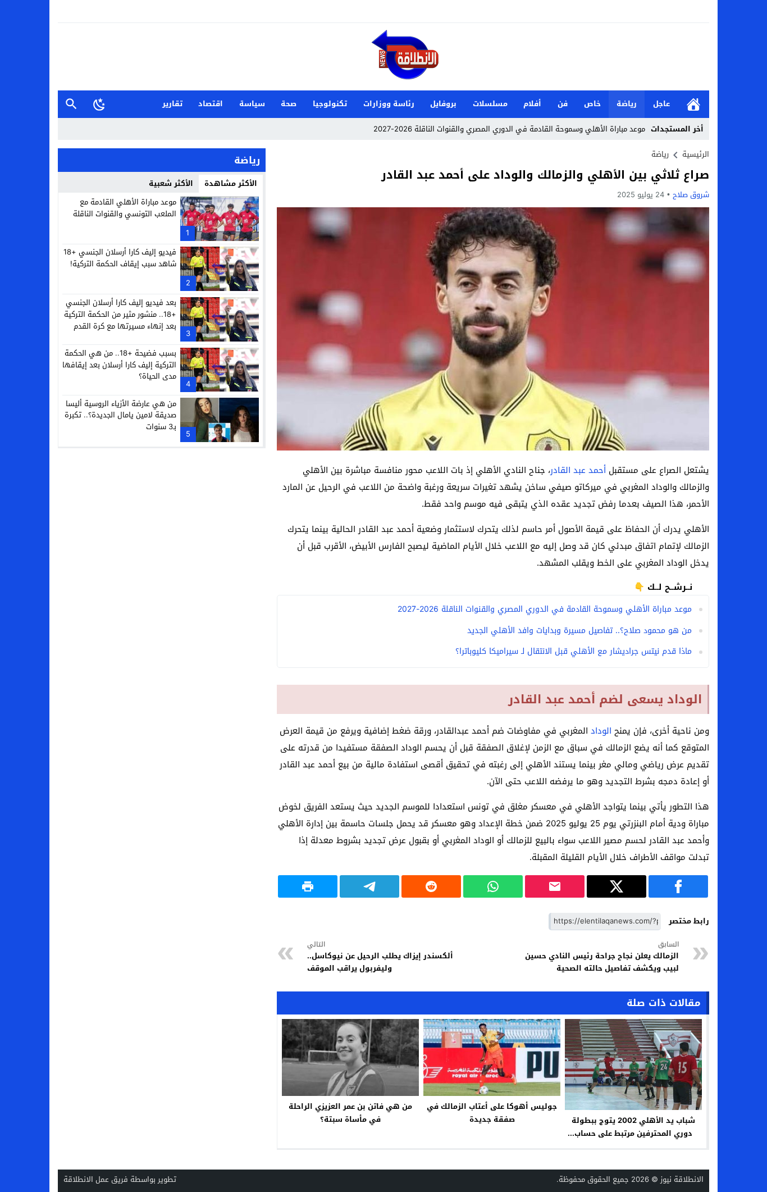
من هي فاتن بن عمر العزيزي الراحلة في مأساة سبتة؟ (350, 1112)
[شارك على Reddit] (431, 886)
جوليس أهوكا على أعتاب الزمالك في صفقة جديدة (492, 1112)
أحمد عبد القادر (578, 470)
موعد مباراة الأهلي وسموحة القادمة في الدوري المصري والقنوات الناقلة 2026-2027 (509, 129)
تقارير (172, 104)
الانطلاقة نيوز (682, 1179)
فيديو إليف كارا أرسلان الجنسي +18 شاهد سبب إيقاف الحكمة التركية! (119, 258)
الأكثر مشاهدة (230, 183)
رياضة (627, 104)
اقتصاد (210, 104)
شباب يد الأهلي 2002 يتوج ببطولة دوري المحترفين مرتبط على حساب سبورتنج (633, 1133)
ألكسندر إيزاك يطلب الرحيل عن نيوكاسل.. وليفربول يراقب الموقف (380, 957)
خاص (592, 104)
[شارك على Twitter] (616, 886)
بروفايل (443, 104)
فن (563, 104)
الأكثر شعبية (171, 183)
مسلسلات (490, 104)
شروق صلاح (691, 195)
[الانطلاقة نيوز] (383, 58)
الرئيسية (693, 104)
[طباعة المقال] (308, 886)
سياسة (252, 104)
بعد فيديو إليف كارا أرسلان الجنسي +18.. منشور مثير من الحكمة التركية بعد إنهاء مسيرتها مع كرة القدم (120, 314)
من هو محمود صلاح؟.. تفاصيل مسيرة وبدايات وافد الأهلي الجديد (579, 630)
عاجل (661, 104)
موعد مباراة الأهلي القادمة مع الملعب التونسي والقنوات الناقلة (124, 208)
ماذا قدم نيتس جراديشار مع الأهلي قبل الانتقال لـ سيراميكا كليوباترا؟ (573, 651)
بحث (71, 104)
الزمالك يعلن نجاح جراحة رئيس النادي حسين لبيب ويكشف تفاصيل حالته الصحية (602, 957)
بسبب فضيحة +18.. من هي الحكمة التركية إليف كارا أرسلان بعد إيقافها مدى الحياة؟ (119, 365)
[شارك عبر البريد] (555, 886)
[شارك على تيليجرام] (369, 886)
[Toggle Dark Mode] (99, 103)
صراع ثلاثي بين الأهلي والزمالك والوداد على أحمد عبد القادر (545, 174)
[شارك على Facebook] (678, 886)
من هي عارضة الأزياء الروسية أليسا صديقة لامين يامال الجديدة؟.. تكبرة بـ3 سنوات (120, 415)
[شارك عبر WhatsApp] (493, 886)
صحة (288, 104)
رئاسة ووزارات (388, 104)
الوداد (601, 731)
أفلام (532, 104)
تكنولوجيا (330, 104)
